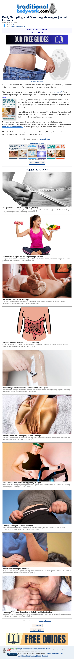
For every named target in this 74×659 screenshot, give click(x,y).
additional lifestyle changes (12, 127)
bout (41, 32)
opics (33, 32)
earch (44, 29)
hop (36, 29)
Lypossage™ (57, 92)
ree (29, 29)
